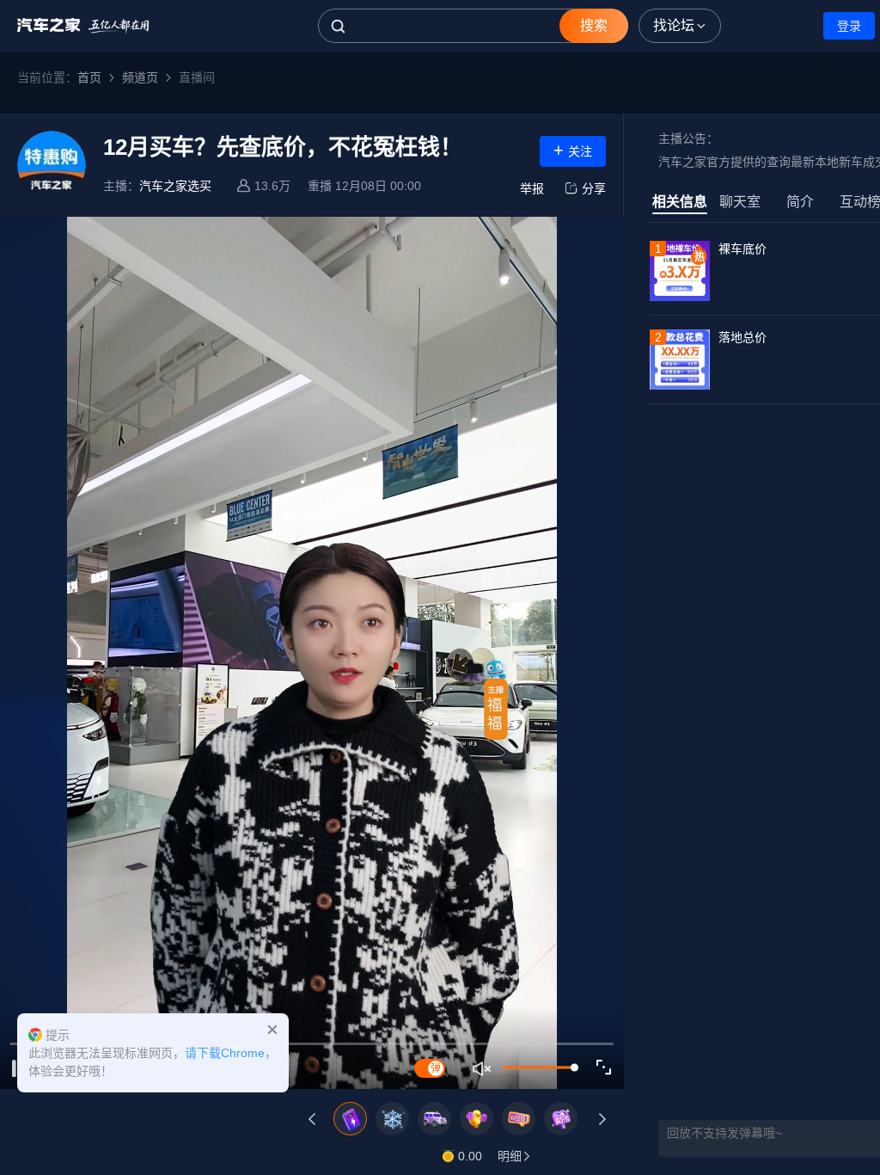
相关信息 (679, 201)
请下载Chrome (225, 1053)
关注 (572, 149)
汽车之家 (83, 26)
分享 (594, 188)
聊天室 (740, 201)
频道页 (140, 77)
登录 (849, 26)
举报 (532, 188)
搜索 (594, 25)
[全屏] (604, 1067)
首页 (89, 77)
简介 (800, 201)
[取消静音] (483, 1068)
